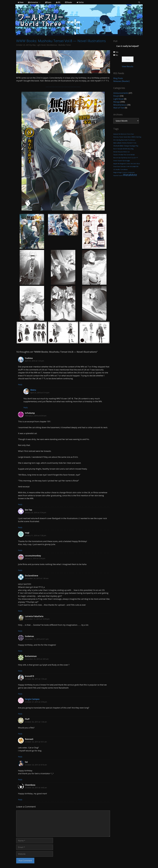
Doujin (116, 96)
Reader (69, 2)
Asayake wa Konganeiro (119, 163)
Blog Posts (118, 78)
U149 (127, 166)
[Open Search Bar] (139, 2)
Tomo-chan (130, 134)
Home (21, 2)
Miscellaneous (51, 45)
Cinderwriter (131, 172)
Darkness (123, 166)
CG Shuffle (116, 169)
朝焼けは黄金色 (117, 143)
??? (137, 158)
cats (135, 143)
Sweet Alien (127, 137)
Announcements (120, 93)
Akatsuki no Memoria (119, 134)
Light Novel (41, 45)
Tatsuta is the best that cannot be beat (124, 155)
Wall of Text (118, 107)
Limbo (128, 163)
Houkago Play (133, 146)
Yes (116, 52)
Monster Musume (118, 152)
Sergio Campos (32, 699)
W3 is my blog (117, 140)
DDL (58, 2)
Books (49, 2)
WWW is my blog (136, 137)
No (116, 55)
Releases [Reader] (121, 81)
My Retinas (124, 158)
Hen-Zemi (133, 163)
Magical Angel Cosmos (120, 172)
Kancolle (120, 149)
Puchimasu (131, 140)
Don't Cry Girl (132, 158)
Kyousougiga (126, 160)
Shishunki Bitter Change (121, 146)
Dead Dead (116, 166)
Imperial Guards (118, 175)
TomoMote (124, 169)
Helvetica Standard (127, 143)
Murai (138, 163)
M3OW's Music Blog (128, 149)
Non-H (115, 149)
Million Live (126, 152)
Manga (116, 101)
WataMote (130, 175)
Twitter (81, 2)
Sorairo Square (117, 160)
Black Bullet (124, 140)
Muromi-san (117, 158)
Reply (20, 384)
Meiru (33, 390)
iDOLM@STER (134, 166)
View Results (127, 66)
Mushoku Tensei (64, 45)
